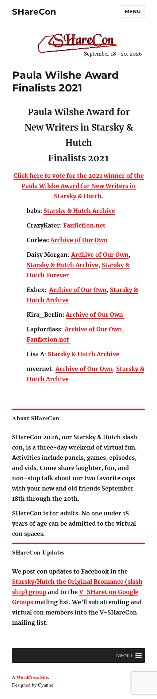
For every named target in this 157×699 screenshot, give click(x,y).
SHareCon (34, 12)
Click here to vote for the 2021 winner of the (79, 175)
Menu (133, 11)
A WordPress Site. (30, 676)
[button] (124, 655)
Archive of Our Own (79, 240)
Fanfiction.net (84, 225)
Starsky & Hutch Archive (79, 210)
